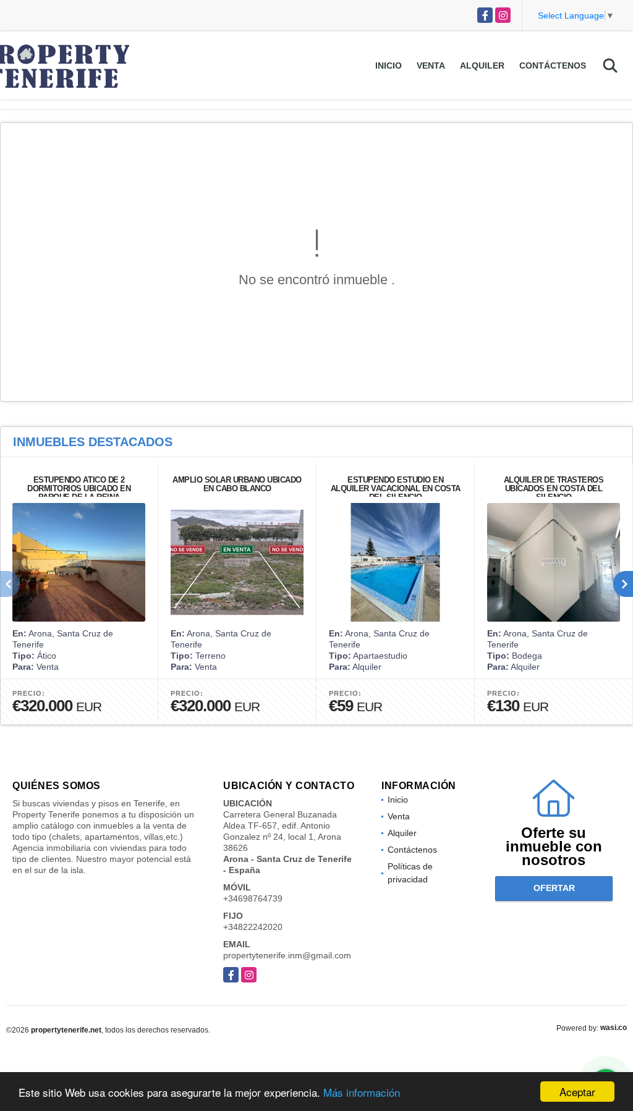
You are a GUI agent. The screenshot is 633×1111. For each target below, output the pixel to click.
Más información (361, 1092)
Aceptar (577, 1091)
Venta (431, 65)
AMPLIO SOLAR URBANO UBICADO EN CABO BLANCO (237, 484)
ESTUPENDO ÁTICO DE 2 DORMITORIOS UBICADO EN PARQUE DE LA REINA (78, 488)
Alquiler (482, 65)
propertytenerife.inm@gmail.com (287, 955)
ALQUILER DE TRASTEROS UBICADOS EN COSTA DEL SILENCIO (554, 488)
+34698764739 (253, 898)
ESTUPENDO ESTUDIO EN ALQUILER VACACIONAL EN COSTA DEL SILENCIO (396, 488)
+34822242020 (253, 927)
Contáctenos (552, 65)
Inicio (388, 65)
